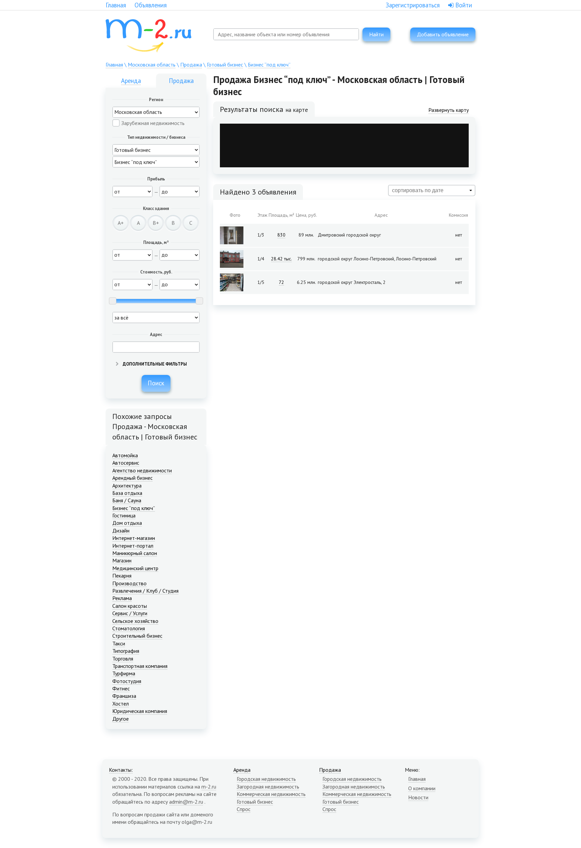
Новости (418, 797)
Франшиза (124, 695)
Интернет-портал (132, 545)
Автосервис (125, 462)
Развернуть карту (448, 110)
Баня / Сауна (126, 500)
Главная (116, 5)
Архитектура (127, 485)
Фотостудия (126, 681)
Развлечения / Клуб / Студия (145, 590)
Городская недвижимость (266, 778)
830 (281, 235)
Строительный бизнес (137, 635)
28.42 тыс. (281, 259)
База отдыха (127, 493)
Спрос (243, 809)
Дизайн (120, 530)
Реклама (122, 598)
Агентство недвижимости (142, 470)
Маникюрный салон (134, 553)
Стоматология (128, 628)
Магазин (121, 560)
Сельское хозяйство (135, 621)
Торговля (122, 658)
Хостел (120, 703)
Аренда (131, 81)
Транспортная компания (139, 666)
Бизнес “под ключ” (269, 64)
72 (281, 282)
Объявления (150, 5)
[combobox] (286, 34)
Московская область (152, 64)
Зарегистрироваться (413, 5)
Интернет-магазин (133, 538)
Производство (129, 583)
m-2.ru (208, 786)
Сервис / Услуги (129, 613)
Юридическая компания (139, 711)
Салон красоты (129, 605)
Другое (120, 718)
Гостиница (123, 515)
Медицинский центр (135, 568)
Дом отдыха (127, 522)
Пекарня (121, 575)
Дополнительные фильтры (154, 364)
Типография (125, 650)
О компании (421, 788)
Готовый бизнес (225, 64)
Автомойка (125, 455)
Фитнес (121, 688)
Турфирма (123, 673)
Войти (463, 5)
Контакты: (121, 769)
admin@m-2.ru (186, 801)
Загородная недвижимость (268, 786)
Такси (118, 643)
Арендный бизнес (132, 477)
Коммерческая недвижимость (271, 794)
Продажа (191, 64)
